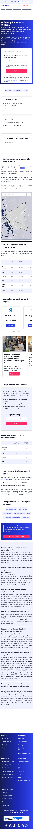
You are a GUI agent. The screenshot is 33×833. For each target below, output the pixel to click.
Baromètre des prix (7, 774)
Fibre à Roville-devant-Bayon (22, 513)
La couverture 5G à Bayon (16, 536)
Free (19, 765)
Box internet (5, 738)
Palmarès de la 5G (7, 777)
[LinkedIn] (22, 825)
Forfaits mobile (6, 741)
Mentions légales (7, 795)
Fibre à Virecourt (7, 513)
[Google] (6, 825)
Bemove (26, 810)
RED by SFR (21, 771)
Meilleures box (17, 90)
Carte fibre (8, 90)
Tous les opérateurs (24, 780)
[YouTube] (18, 825)
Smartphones (6, 745)
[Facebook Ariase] (14, 825)
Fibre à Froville (23, 509)
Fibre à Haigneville (11, 509)
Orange (20, 774)
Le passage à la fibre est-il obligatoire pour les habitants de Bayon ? (14, 630)
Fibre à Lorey (25, 517)
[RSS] (26, 825)
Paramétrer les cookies (16, 812)
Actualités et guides (8, 761)
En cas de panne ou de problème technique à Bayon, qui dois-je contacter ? (15, 686)
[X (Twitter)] (10, 825)
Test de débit (6, 768)
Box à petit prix (22, 741)
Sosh (19, 777)
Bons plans (21, 738)
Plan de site (5, 805)
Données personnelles (8, 799)
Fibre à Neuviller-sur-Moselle (12, 517)
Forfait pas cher (23, 745)
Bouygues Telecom (24, 761)
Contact (4, 792)
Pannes (26, 90)
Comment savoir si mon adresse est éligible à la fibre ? (13, 591)
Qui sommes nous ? (8, 789)
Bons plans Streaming (24, 753)
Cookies (4, 802)
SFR (19, 768)
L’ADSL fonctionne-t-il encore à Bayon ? (15, 611)
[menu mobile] (31, 5)
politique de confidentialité (12, 80)
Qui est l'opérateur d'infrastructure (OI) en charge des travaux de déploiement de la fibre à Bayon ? (16, 570)
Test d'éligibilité (6, 765)
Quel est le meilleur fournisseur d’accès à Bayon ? (15, 654)
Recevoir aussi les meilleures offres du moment (16, 65)
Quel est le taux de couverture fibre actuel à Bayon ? (13, 549)
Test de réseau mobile (8, 771)
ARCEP (22, 168)
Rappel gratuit (14, 374)
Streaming (5, 748)
